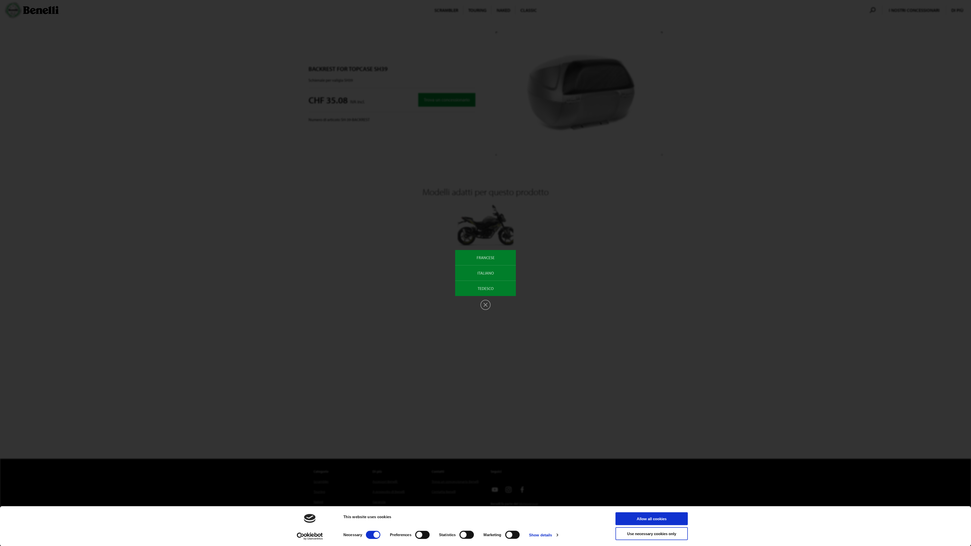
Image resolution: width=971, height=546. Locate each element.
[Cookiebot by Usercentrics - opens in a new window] (310, 536)
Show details (540, 535)
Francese (486, 257)
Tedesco (486, 288)
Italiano (485, 273)
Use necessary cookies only (651, 533)
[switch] (422, 535)
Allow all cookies (652, 519)
